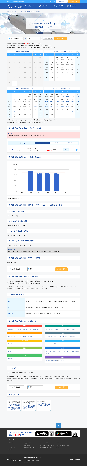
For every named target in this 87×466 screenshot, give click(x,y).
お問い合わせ (59, 443)
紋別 (38, 329)
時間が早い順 (71, 142)
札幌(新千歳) (10, 329)
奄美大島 (47, 353)
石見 (74, 336)
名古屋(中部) (10, 358)
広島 (63, 336)
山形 (28, 336)
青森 (9, 336)
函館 (24, 329)
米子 (55, 336)
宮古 (59, 360)
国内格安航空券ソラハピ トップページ (14, 11)
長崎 (64, 351)
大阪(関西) (63, 329)
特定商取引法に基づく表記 (62, 445)
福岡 (47, 351)
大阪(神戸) (68, 329)
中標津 (30, 329)
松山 (52, 343)
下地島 (62, 360)
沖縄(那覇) (48, 360)
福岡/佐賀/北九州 (52, 351)
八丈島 (9, 351)
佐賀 (62, 351)
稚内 (27, 329)
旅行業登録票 (27, 445)
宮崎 (73, 351)
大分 (70, 351)
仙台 (17, 336)
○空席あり (66, 149)
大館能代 (24, 336)
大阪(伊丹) (57, 329)
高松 (49, 343)
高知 (55, 343)
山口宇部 (70, 336)
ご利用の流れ (11, 443)
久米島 (55, 360)
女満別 (34, 329)
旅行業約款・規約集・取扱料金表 (47, 445)
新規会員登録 (62, 1)
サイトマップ (11, 445)
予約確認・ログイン (74, 1)
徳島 (47, 343)
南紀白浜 (74, 329)
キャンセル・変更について (49, 1)
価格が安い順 (42, 142)
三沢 (12, 336)
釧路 (21, 329)
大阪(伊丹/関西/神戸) (50, 329)
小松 (15, 343)
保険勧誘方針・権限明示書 (46, 447)
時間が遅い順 (57, 142)
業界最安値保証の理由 (29, 447)
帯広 (18, 329)
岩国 (66, 336)
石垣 (52, 360)
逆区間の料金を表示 (49, 38)
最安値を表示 (60, 38)
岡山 (60, 336)
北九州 (58, 351)
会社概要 (10, 449)
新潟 (9, 343)
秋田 (20, 336)
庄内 (31, 336)
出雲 (57, 336)
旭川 (15, 329)
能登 (17, 343)
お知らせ (58, 447)
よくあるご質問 (27, 443)
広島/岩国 (48, 336)
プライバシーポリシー (13, 447)
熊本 (67, 351)
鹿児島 (76, 351)
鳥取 (52, 336)
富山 (12, 343)
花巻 (15, 336)
